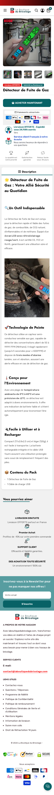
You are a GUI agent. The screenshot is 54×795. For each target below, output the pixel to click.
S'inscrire (27, 604)
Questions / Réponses (16, 690)
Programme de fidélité (16, 694)
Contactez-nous (14, 685)
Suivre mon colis (13, 725)
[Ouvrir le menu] (5, 10)
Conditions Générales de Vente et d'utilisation (22, 710)
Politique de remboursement (20, 704)
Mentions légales (14, 716)
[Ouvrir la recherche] (36, 10)
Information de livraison (17, 721)
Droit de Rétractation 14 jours (20, 730)
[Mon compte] (42, 10)
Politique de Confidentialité (19, 699)
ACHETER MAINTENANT (28, 102)
